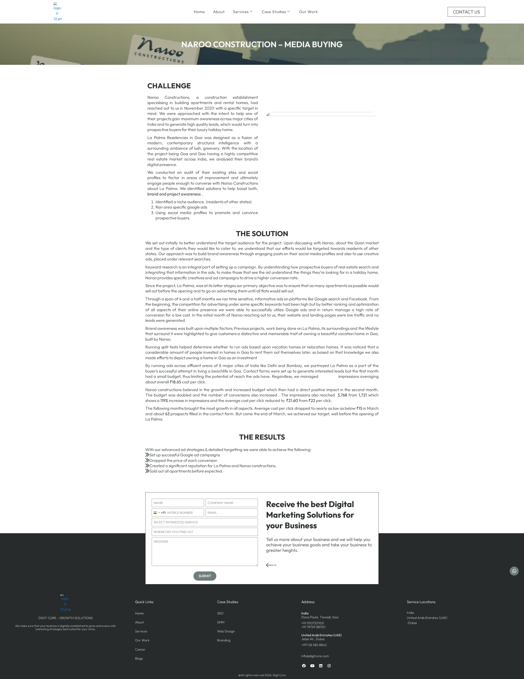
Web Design (226, 631)
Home (199, 11)
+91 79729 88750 (313, 627)
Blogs (139, 658)
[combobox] (159, 513)
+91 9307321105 (312, 623)
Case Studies (274, 11)
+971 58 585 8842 (314, 645)
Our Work (308, 11)
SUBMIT (205, 576)
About (219, 11)
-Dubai (412, 623)
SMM (220, 622)
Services (241, 11)
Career (140, 649)
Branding (223, 640)
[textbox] (201, 532)
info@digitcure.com (315, 656)
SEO (220, 613)
